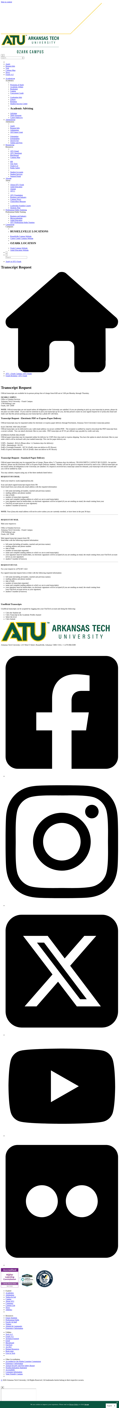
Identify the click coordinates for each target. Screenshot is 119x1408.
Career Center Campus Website (21, 238)
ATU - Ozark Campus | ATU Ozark (19, 374)
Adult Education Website (19, 250)
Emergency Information (14, 1328)
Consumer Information (14, 1372)
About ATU (10, 1301)
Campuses (9, 225)
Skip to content (6, 2)
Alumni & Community (14, 1326)
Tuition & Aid (11, 1297)
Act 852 (9, 1347)
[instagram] (62, 906)
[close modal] (2, 1387)
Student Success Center (18, 104)
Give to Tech (10, 1353)
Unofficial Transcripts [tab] (11, 604)
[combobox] (111, 1405)
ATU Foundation (16, 195)
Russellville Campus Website (20, 236)
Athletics (9, 1310)
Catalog (13, 91)
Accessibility (10, 1370)
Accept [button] (86, 1404)
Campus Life (10, 1305)
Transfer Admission (39, 1384)
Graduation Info (16, 97)
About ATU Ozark (17, 185)
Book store (10, 1351)
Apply (8, 64)
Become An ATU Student (79, 1384)
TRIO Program (15, 115)
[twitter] (62, 1035)
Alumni (13, 189)
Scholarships (15, 139)
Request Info (10, 66)
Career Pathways (16, 118)
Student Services (16, 174)
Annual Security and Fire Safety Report (20, 1366)
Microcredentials (16, 218)
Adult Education (16, 187)
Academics (10, 78)
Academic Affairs (16, 87)
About (8, 178)
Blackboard (14, 155)
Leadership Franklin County (20, 206)
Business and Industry (18, 197)
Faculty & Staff (11, 1322)
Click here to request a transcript (59, 453)
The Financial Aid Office (58, 1384)
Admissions (10, 120)
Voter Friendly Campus (14, 1374)
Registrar (13, 102)
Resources (9, 145)
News (8, 72)
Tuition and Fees (16, 143)
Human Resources (12, 1349)
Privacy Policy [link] (74, 1404)
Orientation (14, 136)
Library (13, 99)
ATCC (12, 191)
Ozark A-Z (10, 75)
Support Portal (15, 176)
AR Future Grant (16, 132)
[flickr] (62, 1265)
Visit (7, 68)
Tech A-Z (9, 1334)
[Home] (62, 372)
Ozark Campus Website (19, 248)
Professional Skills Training (16, 210)
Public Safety (15, 168)
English (109, 1406)
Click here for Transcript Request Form (59, 600)
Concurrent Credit (16, 93)
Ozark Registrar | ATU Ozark (16, 376)
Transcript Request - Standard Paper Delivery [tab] (23, 458)
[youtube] (62, 1136)
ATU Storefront (16, 153)
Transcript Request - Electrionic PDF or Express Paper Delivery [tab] (31, 418)
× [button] (117, 1402)
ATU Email (14, 151)
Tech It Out (14, 141)
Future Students (11, 1318)
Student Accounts (16, 172)
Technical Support (12, 1339)
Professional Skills (12, 1320)
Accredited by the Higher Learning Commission (23, 1361)
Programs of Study (17, 85)
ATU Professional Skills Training (22, 222)
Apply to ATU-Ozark (13, 262)
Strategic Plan (15, 208)
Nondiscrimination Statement (16, 1368)
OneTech (9, 1345)
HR (11, 162)
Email (8, 1341)
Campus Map (10, 70)
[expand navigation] (6, 252)
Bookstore (14, 89)
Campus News (15, 199)
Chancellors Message (18, 201)
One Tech (13, 164)
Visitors (8, 1324)
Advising (13, 113)
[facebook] (62, 776)
